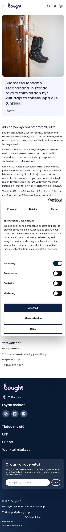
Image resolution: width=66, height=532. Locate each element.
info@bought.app (35, 506)
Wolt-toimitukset (16, 449)
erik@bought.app (11, 359)
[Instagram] (6, 414)
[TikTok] (24, 414)
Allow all (33, 307)
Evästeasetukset (33, 517)
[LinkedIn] (15, 414)
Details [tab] (33, 209)
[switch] (57, 273)
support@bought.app (19, 512)
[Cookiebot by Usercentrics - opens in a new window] (48, 200)
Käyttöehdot (8, 521)
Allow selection (33, 318)
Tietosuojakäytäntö (12, 525)
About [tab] (54, 209)
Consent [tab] (12, 209)
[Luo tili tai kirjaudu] (55, 6)
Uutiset (7, 442)
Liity (56, 482)
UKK (5, 434)
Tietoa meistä (13, 426)
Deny (33, 329)
